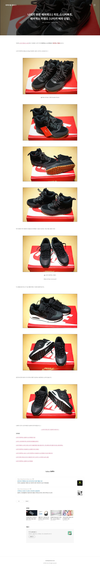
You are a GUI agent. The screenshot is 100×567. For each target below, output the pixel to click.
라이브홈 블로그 (10, 5)
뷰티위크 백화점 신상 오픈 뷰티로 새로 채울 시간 (29, 481)
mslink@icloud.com (50, 560)
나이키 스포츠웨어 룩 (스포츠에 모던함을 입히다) (27, 441)
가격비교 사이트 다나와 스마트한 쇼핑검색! (28, 491)
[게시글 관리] (22, 501)
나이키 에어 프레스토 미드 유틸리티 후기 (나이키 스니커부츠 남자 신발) (32, 457)
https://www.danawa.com (23, 489)
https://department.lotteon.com (24, 479)
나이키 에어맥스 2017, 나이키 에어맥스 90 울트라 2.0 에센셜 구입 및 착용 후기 (34, 453)
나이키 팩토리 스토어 (24, 43)
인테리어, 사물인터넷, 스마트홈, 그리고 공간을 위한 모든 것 (40, 533)
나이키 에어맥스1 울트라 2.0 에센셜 (24, 461)
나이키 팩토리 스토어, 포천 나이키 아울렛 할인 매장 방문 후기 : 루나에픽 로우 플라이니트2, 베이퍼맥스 (39, 445)
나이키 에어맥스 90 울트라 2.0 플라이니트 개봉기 (27, 449)
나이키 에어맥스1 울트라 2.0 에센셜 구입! (25, 437)
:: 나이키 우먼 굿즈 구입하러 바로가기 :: (50, 429)
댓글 (27, 527)
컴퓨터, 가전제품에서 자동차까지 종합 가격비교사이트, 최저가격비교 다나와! (34, 493)
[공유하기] (20, 501)
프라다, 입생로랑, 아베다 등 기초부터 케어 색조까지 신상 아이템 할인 (33, 483)
